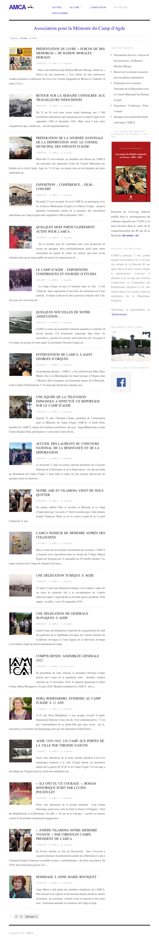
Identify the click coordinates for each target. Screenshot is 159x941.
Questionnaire (119, 314)
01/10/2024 (41, 364)
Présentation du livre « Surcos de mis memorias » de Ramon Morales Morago (70, 52)
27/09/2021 (41, 751)
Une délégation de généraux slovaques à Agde (62, 615)
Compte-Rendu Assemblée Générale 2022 (67, 658)
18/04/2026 (41, 152)
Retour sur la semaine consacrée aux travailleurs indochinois (70, 97)
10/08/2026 (41, 63)
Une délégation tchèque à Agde (65, 575)
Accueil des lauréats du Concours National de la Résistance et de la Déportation (67, 447)
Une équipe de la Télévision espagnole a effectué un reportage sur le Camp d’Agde (68, 401)
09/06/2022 (41, 623)
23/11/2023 (41, 543)
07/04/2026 (41, 195)
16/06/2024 (41, 458)
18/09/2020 (41, 844)
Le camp (74, 7)
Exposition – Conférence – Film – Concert (65, 186)
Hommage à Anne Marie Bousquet (66, 877)
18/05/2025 (41, 279)
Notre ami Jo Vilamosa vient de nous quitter (69, 492)
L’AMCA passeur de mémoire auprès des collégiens (70, 535)
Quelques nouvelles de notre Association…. (63, 314)
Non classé (69, 666)
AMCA (17, 6)
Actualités (120, 7)
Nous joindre (60, 13)
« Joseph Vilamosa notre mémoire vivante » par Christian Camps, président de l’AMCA (66, 834)
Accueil (57, 7)
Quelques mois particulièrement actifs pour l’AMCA (65, 229)
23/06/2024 (41, 411)
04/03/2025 (41, 322)
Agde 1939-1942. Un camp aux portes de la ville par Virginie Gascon (70, 743)
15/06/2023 (41, 581)
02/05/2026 (41, 105)
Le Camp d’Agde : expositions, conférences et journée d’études (66, 271)
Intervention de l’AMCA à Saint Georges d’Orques (64, 356)
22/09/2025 (41, 237)
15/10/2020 (41, 797)
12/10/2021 (41, 708)
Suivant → (31, 916)
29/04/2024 (41, 500)
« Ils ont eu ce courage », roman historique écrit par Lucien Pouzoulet (66, 787)
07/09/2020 (41, 882)
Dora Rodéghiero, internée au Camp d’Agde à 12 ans (68, 700)
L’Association (98, 7)
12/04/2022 (41, 666)
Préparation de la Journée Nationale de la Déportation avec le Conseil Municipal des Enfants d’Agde (69, 142)
